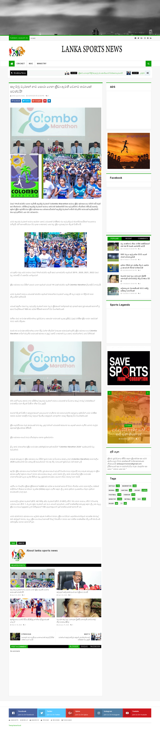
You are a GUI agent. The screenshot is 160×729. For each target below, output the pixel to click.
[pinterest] (148, 38)
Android (35, 720)
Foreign (127, 495)
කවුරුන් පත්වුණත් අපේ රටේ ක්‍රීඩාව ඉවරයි (72, 592)
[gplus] (141, 38)
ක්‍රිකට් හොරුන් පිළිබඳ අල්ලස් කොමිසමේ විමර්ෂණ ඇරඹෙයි (79, 73)
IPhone (45, 720)
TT (121, 503)
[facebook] (135, 38)
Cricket (20, 64)
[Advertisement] (75, 17)
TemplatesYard (15, 725)
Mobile (24, 720)
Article (112, 486)
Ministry (41, 64)
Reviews (56, 720)
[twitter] (138, 38)
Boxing (111, 490)
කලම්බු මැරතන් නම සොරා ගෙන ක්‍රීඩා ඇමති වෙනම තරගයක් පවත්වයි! (29, 591)
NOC (31, 64)
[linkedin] (150, 38)
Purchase (67, 720)
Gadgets (14, 720)
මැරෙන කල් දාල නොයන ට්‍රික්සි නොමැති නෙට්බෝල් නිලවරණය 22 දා (76, 620)
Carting (124, 490)
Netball (127, 499)
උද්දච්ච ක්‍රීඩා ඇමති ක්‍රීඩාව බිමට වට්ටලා (133, 73)
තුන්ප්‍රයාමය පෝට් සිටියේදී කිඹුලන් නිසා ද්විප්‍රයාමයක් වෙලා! (29, 620)
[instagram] (145, 38)
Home (33, 38)
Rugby (111, 503)
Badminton (126, 486)
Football (112, 495)
